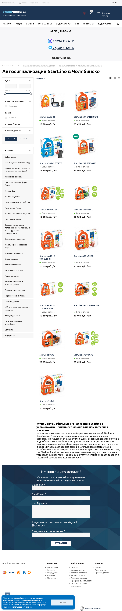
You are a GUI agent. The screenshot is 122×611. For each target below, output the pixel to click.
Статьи (98, 567)
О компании (52, 567)
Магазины (51, 578)
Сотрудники (52, 573)
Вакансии (51, 575)
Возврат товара (78, 575)
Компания (52, 563)
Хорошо (62, 602)
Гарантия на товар (79, 578)
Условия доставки (79, 573)
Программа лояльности (81, 581)
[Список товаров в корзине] (104, 15)
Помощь (99, 563)
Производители (102, 573)
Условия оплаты (78, 570)
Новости (51, 570)
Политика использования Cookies (17, 607)
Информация (78, 563)
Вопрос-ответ (101, 570)
